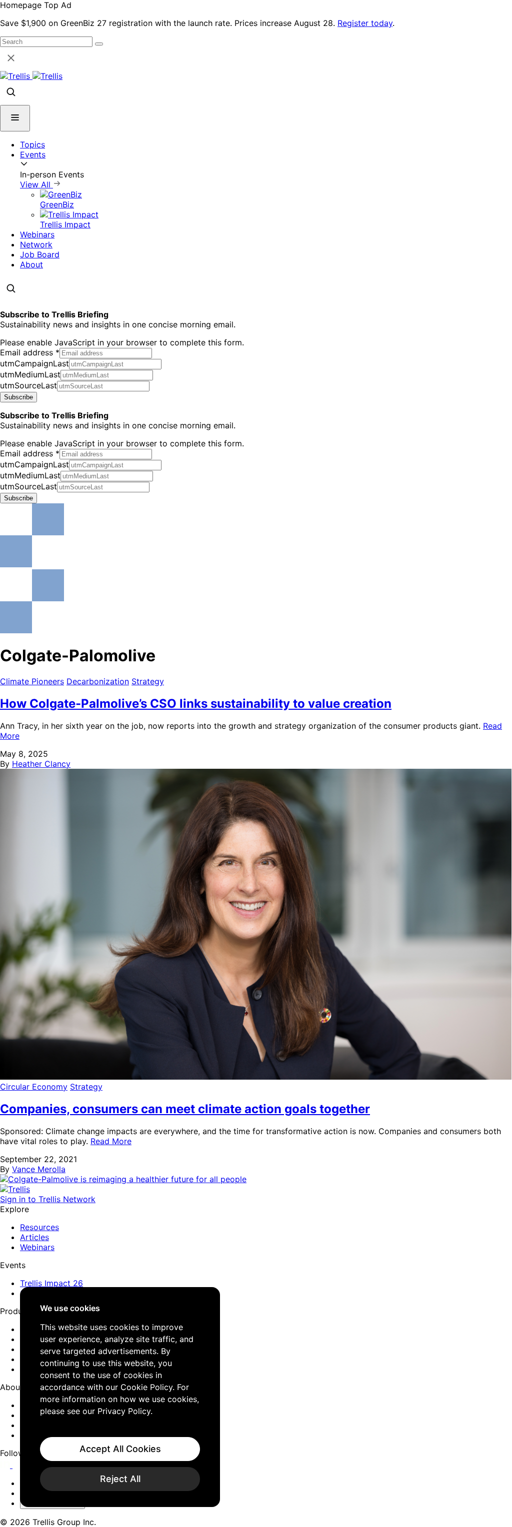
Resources (39, 1227)
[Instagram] (18, 1465)
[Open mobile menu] (15, 118)
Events (33, 154)
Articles (34, 1237)
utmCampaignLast (34, 363)
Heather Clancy (41, 764)
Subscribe (18, 397)
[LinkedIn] (6, 1465)
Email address (30, 352)
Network (36, 244)
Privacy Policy (124, 1411)
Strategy (148, 681)
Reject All (120, 1479)
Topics (32, 144)
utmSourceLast (28, 385)
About (31, 264)
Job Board (40, 254)
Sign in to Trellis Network (48, 1199)
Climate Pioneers (32, 681)
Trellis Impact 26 (51, 1283)
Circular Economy (34, 1087)
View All (36, 184)
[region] (120, 1397)
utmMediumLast (30, 374)
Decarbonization (97, 681)
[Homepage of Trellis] (15, 1189)
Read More (111, 1141)
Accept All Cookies (120, 1449)
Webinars (37, 234)
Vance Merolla (39, 1169)
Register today (365, 23)
